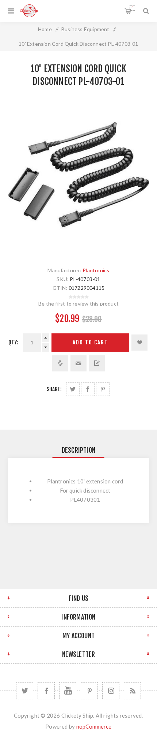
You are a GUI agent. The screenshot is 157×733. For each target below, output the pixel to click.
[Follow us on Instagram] (110, 690)
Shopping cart (132, 8)
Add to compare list (60, 363)
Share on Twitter (73, 389)
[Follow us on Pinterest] (89, 690)
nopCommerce (94, 726)
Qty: (13, 342)
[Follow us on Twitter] (24, 690)
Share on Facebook (88, 389)
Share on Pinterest (103, 389)
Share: (54, 389)
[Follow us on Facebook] (46, 690)
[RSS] (132, 690)
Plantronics (96, 270)
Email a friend (78, 363)
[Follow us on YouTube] (67, 690)
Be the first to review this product (78, 303)
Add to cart (90, 342)
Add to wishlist (139, 342)
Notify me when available (97, 363)
